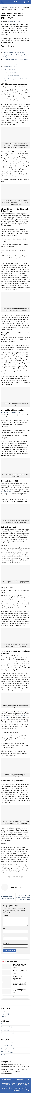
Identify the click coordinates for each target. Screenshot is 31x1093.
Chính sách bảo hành (7, 1030)
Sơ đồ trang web (6, 1074)
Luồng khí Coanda (14, 75)
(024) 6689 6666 (15, 1067)
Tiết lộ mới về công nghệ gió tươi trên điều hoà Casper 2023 (23, 897)
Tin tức (11, 7)
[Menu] (2, 2)
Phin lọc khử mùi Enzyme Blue (12, 64)
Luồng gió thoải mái (9, 69)
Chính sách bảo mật (7, 1024)
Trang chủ (4, 7)
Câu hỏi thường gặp (7, 1052)
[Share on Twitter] (14, 877)
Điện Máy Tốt (17, 21)
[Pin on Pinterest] (20, 877)
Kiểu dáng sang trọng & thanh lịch (14, 52)
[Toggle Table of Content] (2, 50)
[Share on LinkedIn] (22, 877)
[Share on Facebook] (11, 877)
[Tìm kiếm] (28, 2)
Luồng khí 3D (13, 72)
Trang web (6, 943)
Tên (4, 929)
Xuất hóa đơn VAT (6, 1046)
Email (5, 936)
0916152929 (25, 1067)
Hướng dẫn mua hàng (7, 1043)
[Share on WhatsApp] (8, 877)
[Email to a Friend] (17, 877)
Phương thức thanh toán (8, 1049)
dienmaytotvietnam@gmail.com (14, 1064)
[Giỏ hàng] (24, 2)
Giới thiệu (4, 1011)
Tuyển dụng (5, 1014)
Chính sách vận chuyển (8, 1033)
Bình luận (6, 915)
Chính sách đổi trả (6, 1027)
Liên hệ (4, 1016)
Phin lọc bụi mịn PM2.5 (10, 66)
